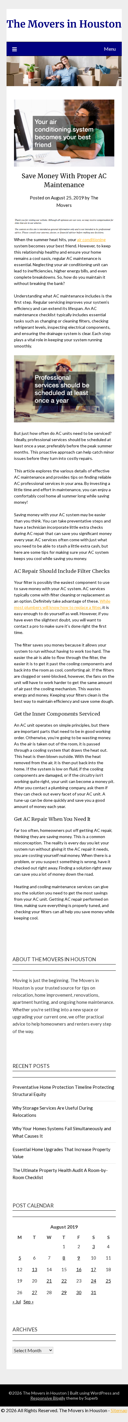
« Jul (17, 1301)
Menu (110, 49)
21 (49, 1280)
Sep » (29, 1301)
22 (64, 1280)
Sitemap (119, 1410)
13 (34, 1269)
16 (79, 1269)
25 (108, 1280)
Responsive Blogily (47, 1398)
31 (93, 1292)
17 (93, 1269)
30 (79, 1292)
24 (93, 1280)
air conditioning (91, 239)
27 (34, 1292)
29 (64, 1292)
